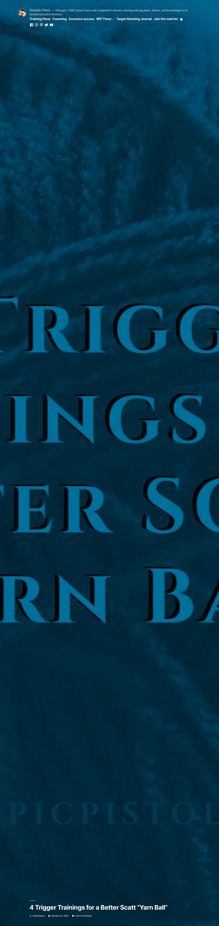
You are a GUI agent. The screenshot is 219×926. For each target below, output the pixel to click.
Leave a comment (83, 916)
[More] (181, 19)
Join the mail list (166, 19)
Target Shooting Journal (134, 19)
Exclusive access (81, 19)
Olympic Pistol (40, 10)
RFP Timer (104, 19)
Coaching (59, 19)
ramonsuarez (39, 916)
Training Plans (40, 19)
